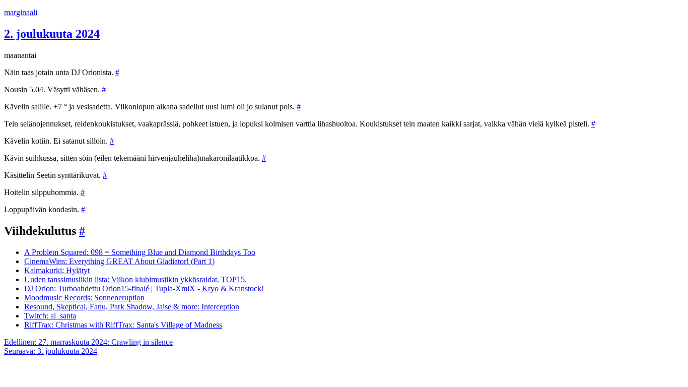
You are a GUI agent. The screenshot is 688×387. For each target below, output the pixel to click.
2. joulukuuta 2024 (52, 33)
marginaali (20, 12)
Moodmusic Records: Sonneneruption (84, 297)
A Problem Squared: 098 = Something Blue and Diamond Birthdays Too (139, 252)
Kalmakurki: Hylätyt (57, 270)
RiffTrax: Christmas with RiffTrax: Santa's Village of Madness (123, 324)
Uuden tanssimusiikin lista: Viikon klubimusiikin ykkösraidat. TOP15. (135, 279)
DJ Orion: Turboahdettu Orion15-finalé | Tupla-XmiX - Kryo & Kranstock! (144, 288)
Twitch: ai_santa (50, 315)
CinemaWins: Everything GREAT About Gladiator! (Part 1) (119, 261)
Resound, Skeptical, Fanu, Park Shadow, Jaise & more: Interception (131, 306)
